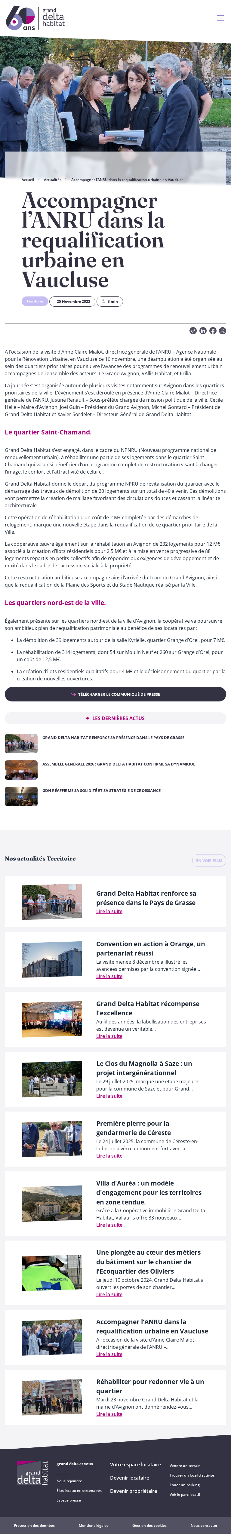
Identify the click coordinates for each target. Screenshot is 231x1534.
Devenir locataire (129, 1477)
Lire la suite (109, 911)
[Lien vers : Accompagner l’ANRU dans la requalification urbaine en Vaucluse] (193, 330)
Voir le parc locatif (185, 1494)
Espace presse (69, 1500)
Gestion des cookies (149, 1525)
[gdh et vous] (220, 18)
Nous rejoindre (69, 1480)
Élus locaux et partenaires (79, 1490)
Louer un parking (185, 1484)
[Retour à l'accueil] (35, 18)
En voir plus (209, 860)
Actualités (52, 179)
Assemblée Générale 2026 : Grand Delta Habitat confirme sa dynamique (118, 764)
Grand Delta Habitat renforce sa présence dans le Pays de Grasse (113, 737)
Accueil (28, 179)
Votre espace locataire (135, 1464)
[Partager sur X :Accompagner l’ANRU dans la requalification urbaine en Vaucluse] (222, 330)
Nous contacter (204, 1525)
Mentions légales (93, 1525)
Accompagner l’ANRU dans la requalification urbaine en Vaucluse (127, 179)
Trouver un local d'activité (192, 1475)
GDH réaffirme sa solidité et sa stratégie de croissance (101, 790)
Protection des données (34, 1525)
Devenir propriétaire (133, 1491)
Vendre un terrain (185, 1465)
